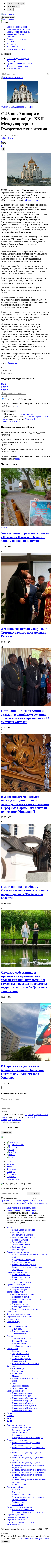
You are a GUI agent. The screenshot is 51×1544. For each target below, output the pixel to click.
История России (19, 1343)
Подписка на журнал (16, 49)
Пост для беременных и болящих (27, 1437)
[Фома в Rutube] (11, 1154)
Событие (29, 107)
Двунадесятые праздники (23, 1259)
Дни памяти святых (21, 1262)
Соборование (18, 1502)
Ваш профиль (13, 7)
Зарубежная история (21, 1346)
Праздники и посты (16, 1425)
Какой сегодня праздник (18, 58)
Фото (9, 1418)
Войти (20, 77)
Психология (12, 1348)
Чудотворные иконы (21, 1282)
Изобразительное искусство (25, 1378)
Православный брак (21, 1361)
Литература (17, 1371)
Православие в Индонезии (24, 1408)
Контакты (11, 1169)
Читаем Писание (19, 1242)
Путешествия (13, 1319)
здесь (17, 406)
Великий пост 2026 (21, 1430)
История (10, 1336)
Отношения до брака (21, 1358)
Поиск (10, 9)
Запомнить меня (11, 1127)
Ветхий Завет (18, 1232)
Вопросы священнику (17, 39)
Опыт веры (17, 1329)
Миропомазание (19, 1499)
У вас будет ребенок (21, 1307)
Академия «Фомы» (15, 34)
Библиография (18, 1250)
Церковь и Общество (16, 1519)
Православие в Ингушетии (24, 1405)
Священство (17, 1504)
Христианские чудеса (22, 1331)
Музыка (15, 1376)
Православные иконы (17, 1272)
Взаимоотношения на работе (25, 1363)
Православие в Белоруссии (24, 1398)
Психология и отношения (18, 32)
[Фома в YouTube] (12, 1152)
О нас (9, 1161)
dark (7, 138)
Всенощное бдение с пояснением (27, 1512)
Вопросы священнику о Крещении (28, 1472)
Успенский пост (19, 1432)
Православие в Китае (22, 1410)
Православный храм (16, 1284)
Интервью (11, 1413)
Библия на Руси (19, 1247)
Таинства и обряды (15, 1487)
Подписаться (33, 1193)
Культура (11, 1366)
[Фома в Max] (10, 1157)
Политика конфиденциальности (21, 1208)
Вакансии (11, 1174)
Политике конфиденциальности (34, 1539)
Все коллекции (13, 68)
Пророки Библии (20, 1240)
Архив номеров (14, 1179)
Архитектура (18, 1368)
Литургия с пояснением (23, 1509)
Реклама (10, 1166)
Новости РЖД (13, 1321)
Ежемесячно (26, 399)
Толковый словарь (20, 1386)
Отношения (12, 1311)
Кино (14, 1381)
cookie (31, 1213)
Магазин (11, 1164)
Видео (9, 1420)
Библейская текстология (23, 1237)
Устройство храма (20, 1289)
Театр (14, 1383)
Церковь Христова (15, 1514)
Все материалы (14, 44)
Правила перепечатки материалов (22, 1210)
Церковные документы (17, 1517)
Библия (10, 1227)
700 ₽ (3, 384)
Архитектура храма (21, 1287)
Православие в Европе (22, 1403)
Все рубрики (12, 46)
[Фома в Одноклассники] (15, 1144)
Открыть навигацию (16, 4)
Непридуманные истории (18, 29)
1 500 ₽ (4, 387)
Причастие (17, 1492)
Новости (11, 37)
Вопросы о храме (20, 1485)
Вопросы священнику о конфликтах (29, 1470)
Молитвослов (13, 42)
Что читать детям (20, 1304)
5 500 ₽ (4, 390)
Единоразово (10, 399)
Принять (5, 1541)
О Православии (19, 1334)
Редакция (12, 363)
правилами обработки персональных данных (22, 1200)
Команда (11, 1171)
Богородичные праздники (24, 1264)
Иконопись (17, 1373)
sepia (12, 138)
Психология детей (20, 1297)
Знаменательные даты (22, 1338)
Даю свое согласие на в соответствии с (24, 419)
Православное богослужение (20, 63)
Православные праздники (19, 1252)
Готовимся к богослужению (19, 1507)
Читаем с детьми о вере (17, 66)
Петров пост (18, 1435)
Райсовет (11, 61)
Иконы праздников (21, 1277)
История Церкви (19, 1341)
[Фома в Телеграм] (12, 1147)
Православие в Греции (22, 1400)
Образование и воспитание (19, 1316)
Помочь (11, 14)
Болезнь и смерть (20, 1351)
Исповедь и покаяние (22, 1494)
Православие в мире (16, 1391)
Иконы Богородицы (21, 1274)
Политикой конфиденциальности (18, 420)
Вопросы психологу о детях (25, 1309)
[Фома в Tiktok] (10, 1149)
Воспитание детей (15, 1292)
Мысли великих (19, 1388)
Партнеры (11, 1176)
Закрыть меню (8, 17)
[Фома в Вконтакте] (12, 1142)
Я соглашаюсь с (20, 414)
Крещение (16, 1489)
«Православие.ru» (33, 200)
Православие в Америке (23, 1393)
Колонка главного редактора (20, 1314)
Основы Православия (17, 27)
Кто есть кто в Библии (22, 1235)
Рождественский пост (22, 1427)
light (3, 138)
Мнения (10, 1415)
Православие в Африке (22, 1396)
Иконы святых (18, 1279)
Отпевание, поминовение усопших (28, 1497)
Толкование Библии (21, 1245)
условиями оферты (28, 414)
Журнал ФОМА (8, 107)
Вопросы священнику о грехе (26, 1462)
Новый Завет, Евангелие (23, 1230)
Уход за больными (20, 1353)
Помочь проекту (8, 411)
